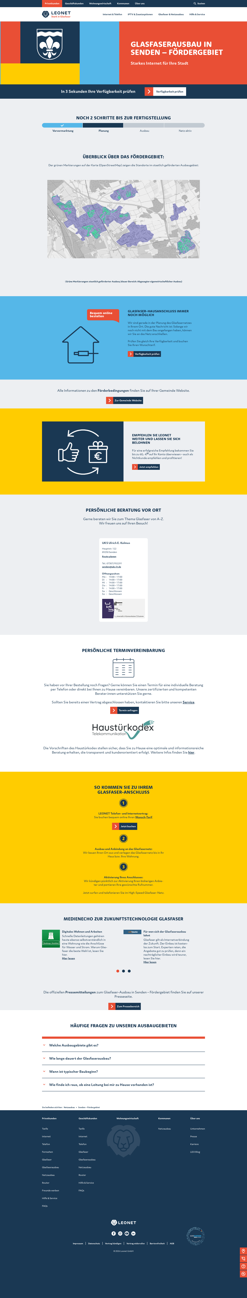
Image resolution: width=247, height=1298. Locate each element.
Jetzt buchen (128, 826)
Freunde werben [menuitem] (50, 1190)
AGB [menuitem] (172, 1243)
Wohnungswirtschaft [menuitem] (100, 3)
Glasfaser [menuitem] (47, 1159)
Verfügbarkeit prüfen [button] (169, 91)
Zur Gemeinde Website (128, 400)
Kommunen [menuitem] (123, 3)
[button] (243, 1251)
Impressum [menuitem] (78, 1243)
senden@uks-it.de (111, 566)
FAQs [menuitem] (45, 1205)
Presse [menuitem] (193, 1136)
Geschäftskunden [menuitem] (74, 3)
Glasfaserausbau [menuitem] (50, 1167)
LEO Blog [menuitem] (195, 1151)
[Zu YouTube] (127, 1233)
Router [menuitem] (45, 1182)
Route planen (109, 556)
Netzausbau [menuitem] (48, 1175)
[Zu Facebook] (113, 1233)
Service (188, 702)
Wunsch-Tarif (143, 817)
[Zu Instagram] (120, 1233)
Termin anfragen (128, 710)
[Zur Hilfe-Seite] (243, 1266)
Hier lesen (68, 958)
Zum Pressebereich (128, 1006)
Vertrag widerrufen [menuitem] (136, 1243)
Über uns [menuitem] (140, 3)
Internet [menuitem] (46, 1136)
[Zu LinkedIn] (133, 1233)
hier (191, 752)
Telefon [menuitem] (46, 1144)
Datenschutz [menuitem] (94, 1243)
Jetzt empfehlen (148, 467)
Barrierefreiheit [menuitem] (157, 1243)
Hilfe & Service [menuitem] (49, 1198)
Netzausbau (69, 1107)
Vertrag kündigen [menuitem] (113, 1243)
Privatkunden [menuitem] (52, 3)
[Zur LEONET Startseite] (56, 14)
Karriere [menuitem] (194, 1144)
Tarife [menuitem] (45, 1128)
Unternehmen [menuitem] (197, 1128)
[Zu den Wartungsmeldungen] (243, 1273)
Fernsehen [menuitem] (47, 1151)
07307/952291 (114, 563)
